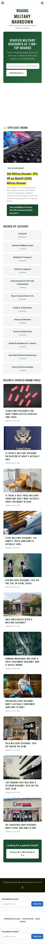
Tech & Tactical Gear (22, 333)
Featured (22, 235)
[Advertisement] (22, 104)
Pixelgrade (38, 882)
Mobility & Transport (22, 259)
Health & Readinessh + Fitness (22, 345)
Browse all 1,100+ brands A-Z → (22, 853)
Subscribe (37, 904)
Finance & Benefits (22, 321)
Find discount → (16, 73)
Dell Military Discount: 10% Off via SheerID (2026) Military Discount (22, 178)
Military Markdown (22, 19)
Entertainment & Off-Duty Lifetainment (22, 284)
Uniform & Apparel (22, 270)
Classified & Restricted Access (22, 356)
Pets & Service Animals (22, 368)
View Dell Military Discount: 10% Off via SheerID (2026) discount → (21, 210)
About (37, 919)
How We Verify (27, 919)
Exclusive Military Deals (22, 247)
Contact (23, 921)
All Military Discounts (12, 919)
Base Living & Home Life (22, 297)
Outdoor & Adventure (22, 309)
